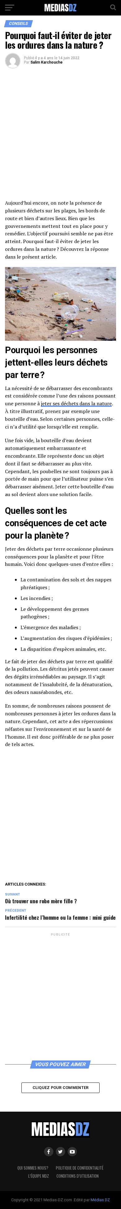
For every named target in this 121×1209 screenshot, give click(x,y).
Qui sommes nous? (32, 1168)
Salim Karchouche (46, 62)
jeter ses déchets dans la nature (76, 403)
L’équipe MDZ (38, 1176)
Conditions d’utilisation (77, 1176)
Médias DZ (100, 1200)
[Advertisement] (60, 136)
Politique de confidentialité (79, 1168)
